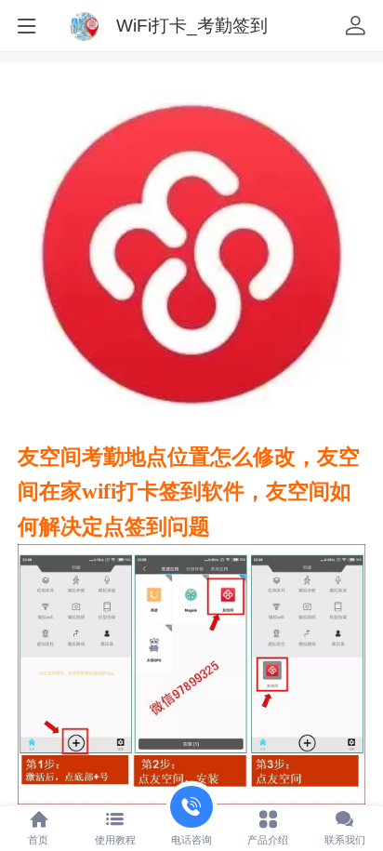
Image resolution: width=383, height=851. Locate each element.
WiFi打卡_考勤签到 (192, 25)
